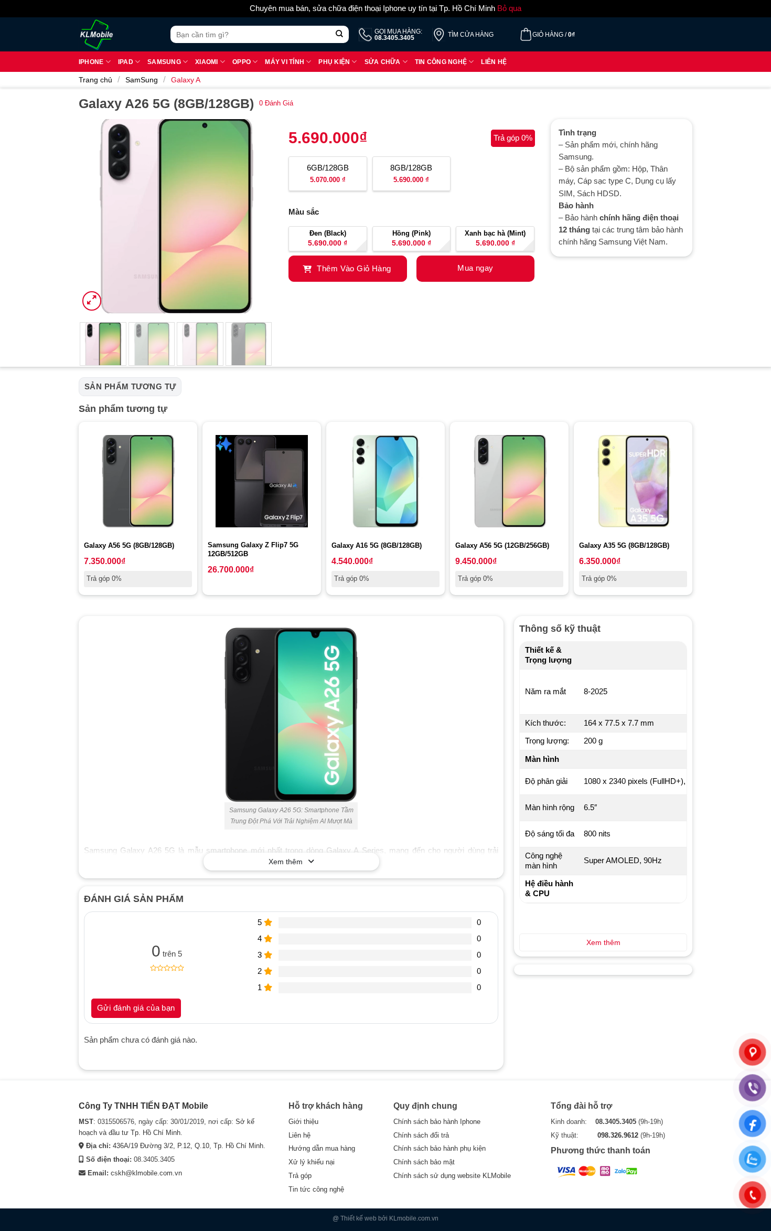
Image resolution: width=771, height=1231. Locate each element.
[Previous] (96, 216)
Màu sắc (303, 212)
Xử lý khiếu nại (311, 1162)
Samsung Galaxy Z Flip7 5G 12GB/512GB (253, 549)
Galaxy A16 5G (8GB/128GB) (376, 545)
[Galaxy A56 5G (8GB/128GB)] (138, 481)
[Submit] (339, 34)
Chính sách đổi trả (421, 1135)
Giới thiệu (303, 1122)
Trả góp (300, 1176)
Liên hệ (494, 61)
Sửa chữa (383, 61)
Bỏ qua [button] (509, 8)
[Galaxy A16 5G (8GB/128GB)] (385, 481)
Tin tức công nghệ (316, 1189)
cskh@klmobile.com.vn (146, 1173)
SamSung (141, 80)
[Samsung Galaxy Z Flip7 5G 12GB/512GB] (262, 481)
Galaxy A (185, 80)
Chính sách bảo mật (424, 1162)
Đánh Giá (276, 103)
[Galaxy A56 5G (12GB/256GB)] (509, 481)
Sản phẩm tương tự (130, 387)
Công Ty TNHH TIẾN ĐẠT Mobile (143, 1105)
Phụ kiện (334, 61)
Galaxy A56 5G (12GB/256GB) (502, 545)
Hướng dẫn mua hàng (321, 1148)
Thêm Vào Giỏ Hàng (353, 268)
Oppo (241, 61)
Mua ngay (475, 268)
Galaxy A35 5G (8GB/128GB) (624, 545)
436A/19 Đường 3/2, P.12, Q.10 (161, 1146)
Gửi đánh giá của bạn (136, 1008)
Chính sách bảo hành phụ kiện (439, 1148)
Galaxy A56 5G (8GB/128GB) (129, 545)
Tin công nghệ (441, 61)
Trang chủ (95, 80)
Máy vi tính (284, 61)
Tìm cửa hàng (471, 34)
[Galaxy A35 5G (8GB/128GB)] (633, 481)
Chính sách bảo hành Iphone (436, 1122)
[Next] (255, 216)
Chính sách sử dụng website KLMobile (452, 1176)
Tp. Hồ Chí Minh (238, 1146)
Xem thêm (286, 861)
